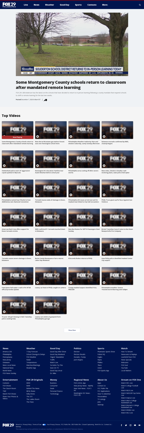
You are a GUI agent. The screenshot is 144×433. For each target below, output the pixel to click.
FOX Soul (124, 365)
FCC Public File (103, 388)
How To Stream (127, 352)
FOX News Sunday (9, 373)
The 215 (29, 396)
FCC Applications (104, 391)
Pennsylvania (7, 357)
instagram (130, 425)
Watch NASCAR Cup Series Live (131, 394)
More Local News (9, 365)
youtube (135, 425)
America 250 (7, 352)
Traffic (52, 360)
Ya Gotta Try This (56, 365)
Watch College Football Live (129, 387)
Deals (52, 388)
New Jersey (7, 360)
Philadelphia (7, 354)
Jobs (99, 402)
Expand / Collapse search (140, 5)
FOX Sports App (103, 370)
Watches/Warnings (33, 365)
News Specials (126, 360)
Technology (54, 394)
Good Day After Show (58, 352)
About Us (102, 379)
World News (7, 370)
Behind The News (32, 388)
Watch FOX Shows (9, 394)
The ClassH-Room (9, 388)
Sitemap (101, 405)
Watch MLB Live (127, 390)
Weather (30, 348)
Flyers (100, 360)
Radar (28, 360)
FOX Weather (31, 357)
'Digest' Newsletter (57, 357)
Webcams (124, 362)
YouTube (124, 368)
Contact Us (102, 386)
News (5, 348)
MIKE (28, 383)
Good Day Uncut (56, 370)
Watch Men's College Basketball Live (128, 401)
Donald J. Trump (80, 357)
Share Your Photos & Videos (10, 397)
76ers (100, 365)
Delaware (6, 362)
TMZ (4, 391)
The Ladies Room (32, 399)
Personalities (102, 396)
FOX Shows (7, 386)
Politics (77, 348)
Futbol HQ (101, 354)
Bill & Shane (30, 391)
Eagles (100, 357)
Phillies (100, 362)
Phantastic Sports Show (106, 352)
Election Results (79, 354)
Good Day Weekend (57, 354)
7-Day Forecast (32, 352)
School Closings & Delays (35, 354)
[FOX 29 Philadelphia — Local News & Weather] (10, 5)
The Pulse (30, 402)
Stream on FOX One (131, 379)
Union (100, 368)
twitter (126, 425)
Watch (124, 348)
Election (77, 352)
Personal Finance (56, 391)
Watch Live (54, 362)
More (104, 4)
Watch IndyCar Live (128, 398)
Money (53, 379)
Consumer (54, 386)
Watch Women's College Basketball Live (130, 406)
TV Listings (101, 399)
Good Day (55, 348)
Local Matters (126, 370)
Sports (101, 348)
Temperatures (31, 362)
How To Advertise (104, 394)
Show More (72, 330)
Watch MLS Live (127, 413)
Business (53, 383)
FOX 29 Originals (34, 379)
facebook (121, 425)
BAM (28, 386)
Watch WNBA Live (127, 410)
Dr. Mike (53, 373)
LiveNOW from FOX (128, 357)
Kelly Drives (30, 394)
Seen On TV (54, 368)
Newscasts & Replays (129, 354)
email (139, 425)
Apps (99, 383)
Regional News (81, 379)
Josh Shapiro (78, 360)
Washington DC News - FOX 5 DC (82, 394)
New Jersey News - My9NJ (83, 386)
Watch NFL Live (127, 383)
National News (8, 368)
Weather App (31, 368)
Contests (6, 383)
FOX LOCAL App (80, 383)
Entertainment (10, 379)
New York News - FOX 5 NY (82, 389)
